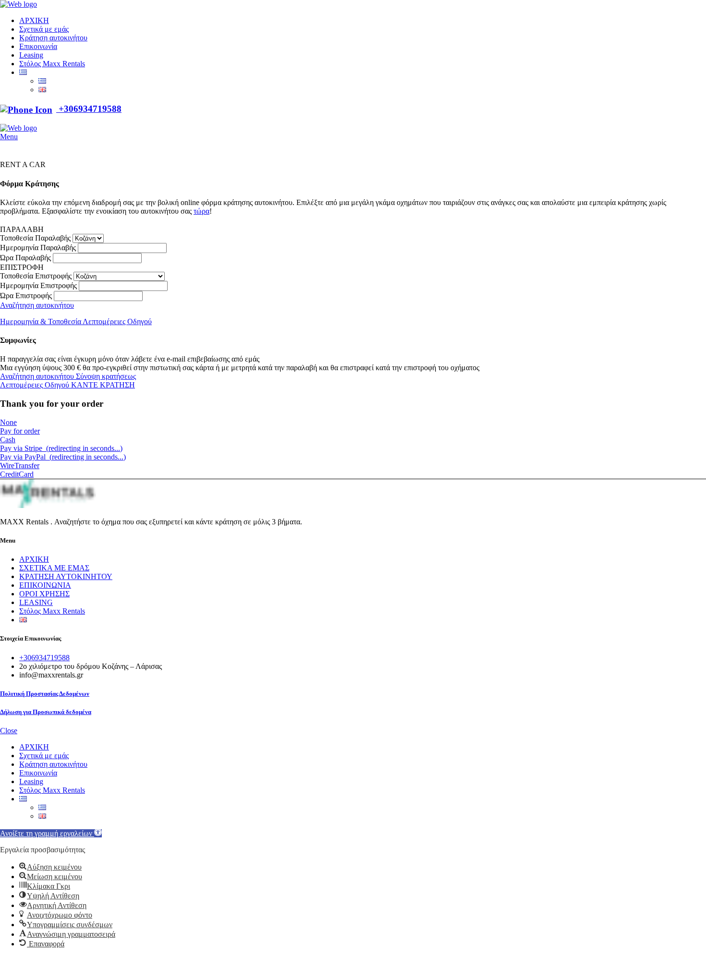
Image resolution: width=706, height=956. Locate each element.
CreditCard (17, 474)
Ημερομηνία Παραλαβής (38, 247)
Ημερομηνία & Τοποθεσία (41, 321)
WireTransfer (19, 465)
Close (8, 730)
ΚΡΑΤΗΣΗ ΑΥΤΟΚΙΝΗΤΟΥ (65, 576)
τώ (198, 211)
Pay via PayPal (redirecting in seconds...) (63, 457)
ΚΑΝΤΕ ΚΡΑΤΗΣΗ (103, 385)
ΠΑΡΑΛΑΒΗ (22, 229)
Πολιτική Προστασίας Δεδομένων (44, 693)
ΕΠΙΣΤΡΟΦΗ (22, 267)
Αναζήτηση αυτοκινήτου (37, 305)
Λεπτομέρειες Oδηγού (117, 321)
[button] (51, 833)
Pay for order (20, 431)
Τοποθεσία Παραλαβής (35, 238)
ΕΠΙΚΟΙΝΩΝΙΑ (45, 585)
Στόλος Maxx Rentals (52, 611)
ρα (205, 211)
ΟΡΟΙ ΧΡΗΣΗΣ (44, 594)
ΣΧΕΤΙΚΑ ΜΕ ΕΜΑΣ (54, 568)
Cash (7, 440)
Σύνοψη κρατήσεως (106, 376)
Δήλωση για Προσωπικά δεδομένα (45, 711)
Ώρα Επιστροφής (26, 295)
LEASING (36, 602)
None (8, 422)
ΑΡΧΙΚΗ (34, 559)
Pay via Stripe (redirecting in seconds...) (61, 448)
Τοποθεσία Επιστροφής (36, 276)
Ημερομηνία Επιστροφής (38, 285)
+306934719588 (89, 109)
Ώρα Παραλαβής (25, 258)
